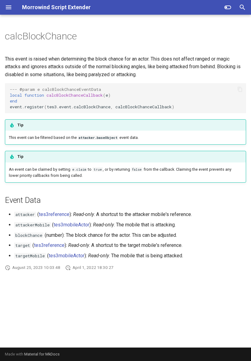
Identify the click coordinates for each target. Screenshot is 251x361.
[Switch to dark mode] (228, 7)
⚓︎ (84, 36)
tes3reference (54, 214)
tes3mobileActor (71, 225)
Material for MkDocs (42, 354)
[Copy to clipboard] (240, 89)
